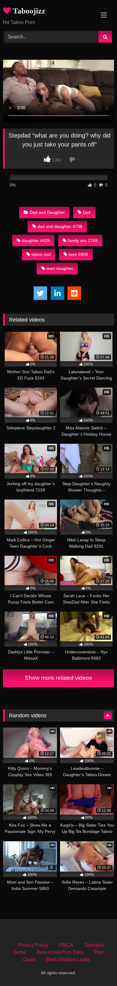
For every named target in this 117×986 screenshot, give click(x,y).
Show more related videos (58, 678)
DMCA (66, 945)
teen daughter (59, 268)
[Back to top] (98, 968)
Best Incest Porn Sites (60, 952)
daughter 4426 (36, 240)
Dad (87, 212)
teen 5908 (78, 254)
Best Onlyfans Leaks (68, 959)
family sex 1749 (83, 240)
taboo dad (41, 254)
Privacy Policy (33, 945)
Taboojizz (28, 11)
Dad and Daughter (47, 212)
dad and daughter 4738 (60, 226)
